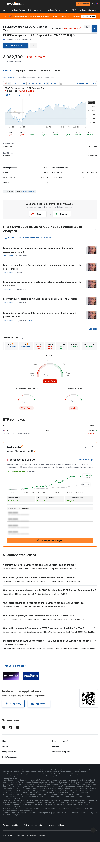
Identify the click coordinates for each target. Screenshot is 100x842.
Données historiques (27, 77)
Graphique (19, 70)
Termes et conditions (11, 825)
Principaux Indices (36, 10)
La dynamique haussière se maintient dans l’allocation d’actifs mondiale (40, 299)
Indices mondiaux (28, 191)
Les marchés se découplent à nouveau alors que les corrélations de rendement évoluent (38, 250)
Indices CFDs (71, 10)
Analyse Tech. (12, 337)
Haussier (64, 214)
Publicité (55, 746)
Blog (4, 741)
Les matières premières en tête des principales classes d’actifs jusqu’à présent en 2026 (39, 315)
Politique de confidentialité (34, 825)
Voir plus (93, 329)
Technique (45, 70)
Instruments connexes (46, 77)
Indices (6, 10)
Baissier (40, 214)
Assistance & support (61, 752)
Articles (32, 70)
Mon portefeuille (9, 752)
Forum (57, 70)
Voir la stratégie (86, 460)
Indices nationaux (88, 10)
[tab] (11, 346)
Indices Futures (55, 10)
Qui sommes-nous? (60, 741)
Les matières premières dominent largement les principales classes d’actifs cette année (42, 284)
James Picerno (9, 256)
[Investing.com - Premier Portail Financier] (15, 3)
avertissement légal (56, 825)
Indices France (19, 10)
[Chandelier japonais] (5, 83)
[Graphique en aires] (9, 83)
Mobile (5, 746)
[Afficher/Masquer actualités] (60, 83)
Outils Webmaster (9, 757)
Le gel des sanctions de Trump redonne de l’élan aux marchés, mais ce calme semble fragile (43, 267)
